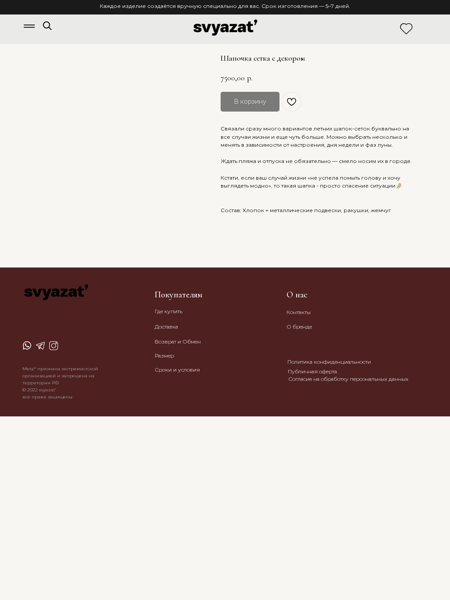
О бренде (299, 326)
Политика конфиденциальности (329, 361)
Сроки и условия (177, 369)
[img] (47, 26)
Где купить (168, 311)
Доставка (166, 326)
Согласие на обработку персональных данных (348, 379)
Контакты (299, 312)
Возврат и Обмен (178, 341)
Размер (164, 355)
